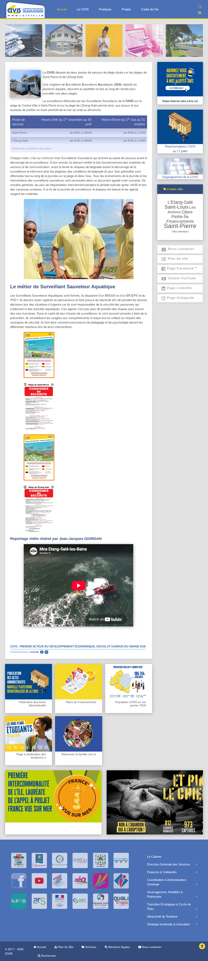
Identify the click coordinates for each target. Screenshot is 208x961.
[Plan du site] (198, 12)
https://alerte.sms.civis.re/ (180, 101)
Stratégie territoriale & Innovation (168, 924)
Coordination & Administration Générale (166, 882)
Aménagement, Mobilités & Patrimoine (165, 894)
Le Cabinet (154, 856)
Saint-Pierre (180, 225)
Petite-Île (180, 216)
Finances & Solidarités (162, 872)
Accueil (62, 9)
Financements (180, 221)
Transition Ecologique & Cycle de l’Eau (169, 906)
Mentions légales (118, 947)
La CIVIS (83, 9)
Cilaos (187, 212)
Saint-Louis (176, 207)
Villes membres (180, 231)
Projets (126, 9)
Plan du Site (65, 947)
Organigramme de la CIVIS (180, 177)
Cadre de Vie (149, 9)
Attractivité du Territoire (162, 916)
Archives (90, 947)
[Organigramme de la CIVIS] (180, 166)
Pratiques (105, 9)
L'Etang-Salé (180, 202)
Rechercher (48, 955)
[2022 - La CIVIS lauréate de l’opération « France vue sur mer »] (53, 796)
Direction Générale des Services (168, 864)
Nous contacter (151, 947)
